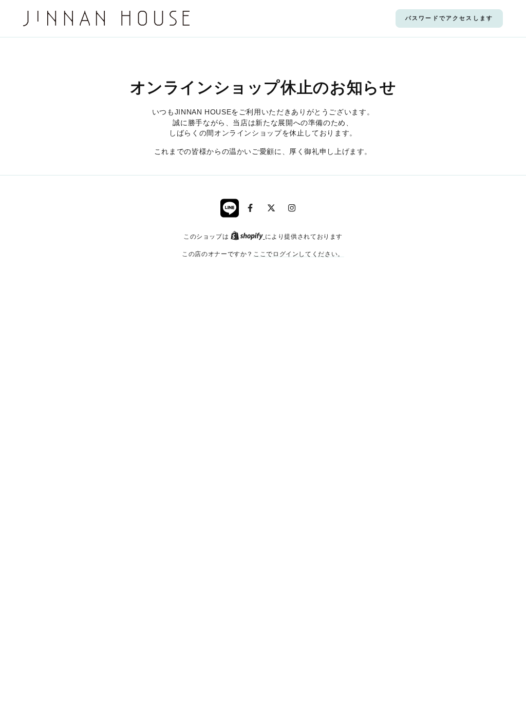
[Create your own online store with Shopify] (248, 236)
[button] (449, 18)
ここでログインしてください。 (298, 253)
